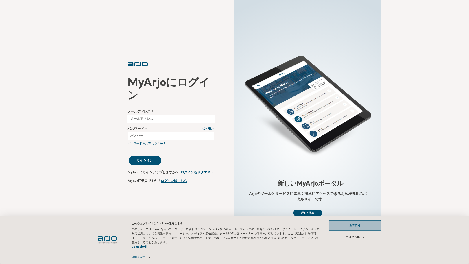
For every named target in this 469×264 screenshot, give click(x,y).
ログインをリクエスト (197, 172)
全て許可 (354, 225)
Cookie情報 (140, 246)
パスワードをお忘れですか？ (147, 143)
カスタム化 (353, 237)
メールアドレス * (141, 112)
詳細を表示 (138, 256)
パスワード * (137, 129)
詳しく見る (307, 213)
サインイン (145, 160)
